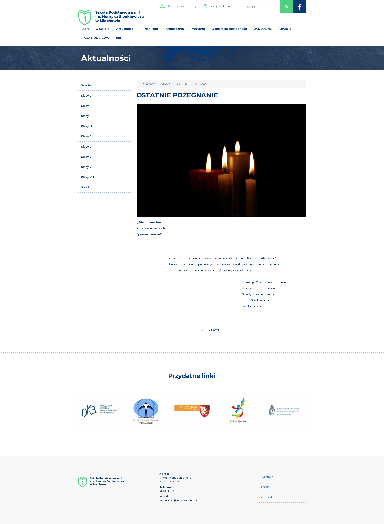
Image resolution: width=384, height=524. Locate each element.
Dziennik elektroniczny (182, 6)
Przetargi (198, 29)
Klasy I (85, 106)
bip (118, 38)
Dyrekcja (266, 477)
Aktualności (125, 29)
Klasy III (86, 126)
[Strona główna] (111, 19)
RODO (264, 487)
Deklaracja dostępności (230, 29)
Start (85, 29)
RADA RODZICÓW (95, 38)
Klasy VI (86, 157)
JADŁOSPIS (263, 29)
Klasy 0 (86, 95)
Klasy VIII (87, 177)
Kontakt (285, 29)
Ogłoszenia (175, 29)
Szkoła (86, 85)
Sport (85, 187)
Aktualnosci (148, 84)
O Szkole (102, 29)
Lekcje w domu (220, 6)
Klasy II (86, 116)
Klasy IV (86, 136)
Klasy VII (87, 167)
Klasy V (86, 146)
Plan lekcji (151, 29)
